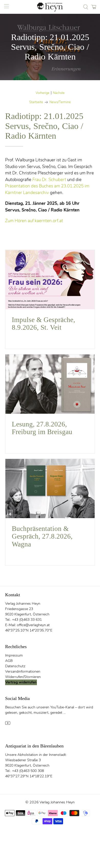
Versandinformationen (22, 671)
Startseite (36, 102)
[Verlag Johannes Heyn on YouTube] (7, 724)
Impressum (14, 655)
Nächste (59, 93)
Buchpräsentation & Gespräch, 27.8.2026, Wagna (42, 536)
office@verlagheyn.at (33, 625)
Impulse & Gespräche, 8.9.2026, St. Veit (43, 323)
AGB (9, 660)
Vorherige (42, 93)
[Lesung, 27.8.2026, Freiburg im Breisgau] (50, 384)
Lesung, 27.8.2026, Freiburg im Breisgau (42, 428)
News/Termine (60, 102)
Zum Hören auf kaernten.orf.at (34, 221)
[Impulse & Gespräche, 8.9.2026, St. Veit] (50, 279)
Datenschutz (15, 666)
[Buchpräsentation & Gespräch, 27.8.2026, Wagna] (50, 488)
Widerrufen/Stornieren (23, 676)
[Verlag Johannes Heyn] (50, 7)
